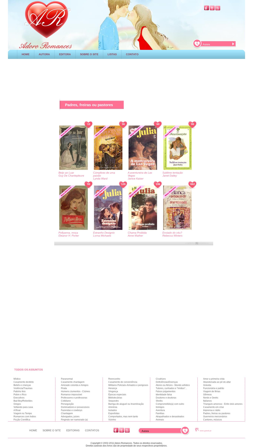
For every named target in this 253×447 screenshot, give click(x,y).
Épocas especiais (117, 394)
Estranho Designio (104, 232)
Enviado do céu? (172, 232)
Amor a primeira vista (213, 379)
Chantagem (67, 413)
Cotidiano (66, 401)
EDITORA (65, 54)
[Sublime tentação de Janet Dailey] (177, 148)
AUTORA (44, 54)
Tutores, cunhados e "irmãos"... (171, 388)
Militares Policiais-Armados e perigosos (128, 385)
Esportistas (113, 413)
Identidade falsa (164, 394)
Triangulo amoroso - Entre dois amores (222, 404)
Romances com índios (25, 416)
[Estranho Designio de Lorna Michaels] (108, 208)
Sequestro (113, 401)
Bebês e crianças (22, 385)
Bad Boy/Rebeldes (23, 401)
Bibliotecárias (115, 397)
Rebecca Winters (172, 235)
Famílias (160, 413)
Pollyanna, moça (68, 232)
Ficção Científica (22, 419)
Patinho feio (20, 391)
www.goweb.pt (205, 431)
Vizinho (112, 419)
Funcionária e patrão (213, 388)
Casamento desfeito (24, 382)
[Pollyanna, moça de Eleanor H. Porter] (74, 208)
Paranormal (67, 379)
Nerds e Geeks (210, 397)
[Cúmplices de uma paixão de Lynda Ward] (108, 148)
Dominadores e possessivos (75, 407)
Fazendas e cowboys (71, 410)
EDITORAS (72, 430)
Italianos (207, 401)
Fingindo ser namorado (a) (74, 419)
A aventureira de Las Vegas (140, 174)
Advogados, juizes (70, 416)
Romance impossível (71, 394)
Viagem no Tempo (23, 413)
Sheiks (159, 401)
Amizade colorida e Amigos (74, 385)
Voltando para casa (23, 407)
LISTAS (112, 54)
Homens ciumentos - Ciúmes (75, 391)
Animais (160, 419)
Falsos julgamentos (165, 391)
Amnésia (112, 407)
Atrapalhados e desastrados (170, 416)
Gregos (17, 404)
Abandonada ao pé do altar (217, 382)
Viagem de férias (211, 391)
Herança (112, 388)
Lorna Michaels (102, 235)
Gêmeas (207, 394)
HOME (25, 54)
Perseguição (67, 404)
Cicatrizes (161, 379)
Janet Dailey (169, 175)
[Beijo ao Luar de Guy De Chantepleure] (74, 148)
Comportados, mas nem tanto (123, 416)
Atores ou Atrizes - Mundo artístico (173, 385)
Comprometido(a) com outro (170, 404)
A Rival (17, 410)
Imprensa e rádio (211, 410)
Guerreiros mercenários (215, 416)
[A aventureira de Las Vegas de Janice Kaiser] (143, 148)
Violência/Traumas (23, 388)
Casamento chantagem (72, 382)
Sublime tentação (172, 172)
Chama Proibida (137, 232)
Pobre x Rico (20, 394)
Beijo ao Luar (66, 172)
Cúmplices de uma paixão (104, 174)
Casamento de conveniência (122, 382)
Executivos (19, 397)
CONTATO (132, 54)
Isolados (112, 410)
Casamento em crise (213, 407)
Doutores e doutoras (166, 397)
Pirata (64, 388)
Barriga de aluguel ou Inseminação (126, 404)
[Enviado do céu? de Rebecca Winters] (177, 208)
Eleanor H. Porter (69, 235)
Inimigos (160, 407)
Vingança (113, 391)
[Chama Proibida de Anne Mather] (143, 208)
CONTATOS (92, 430)
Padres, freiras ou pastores (216, 413)
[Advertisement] (126, 73)
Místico (17, 379)
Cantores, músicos (212, 419)
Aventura (160, 410)
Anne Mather (135, 235)
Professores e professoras (74, 397)
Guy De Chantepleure (71, 175)
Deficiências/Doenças (167, 382)
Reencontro (114, 379)
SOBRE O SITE (89, 54)
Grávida (207, 385)
